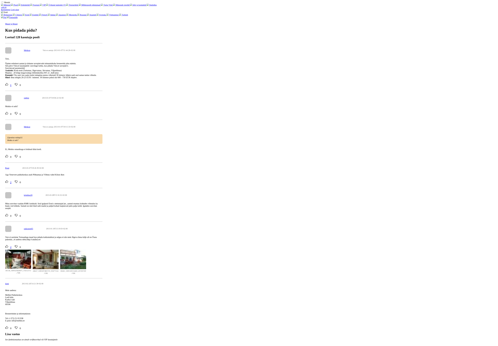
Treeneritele (73, 5)
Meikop (27, 50)
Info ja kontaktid (139, 5)
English (35, 15)
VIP (44, 5)
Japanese (62, 15)
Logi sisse (15, 10)
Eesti (27, 15)
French (44, 15)
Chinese (19, 15)
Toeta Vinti (108, 5)
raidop (26, 98)
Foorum (36, 5)
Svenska (103, 15)
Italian (53, 15)
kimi (7, 284)
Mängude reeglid (122, 5)
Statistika (153, 5)
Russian (83, 15)
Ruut (7, 168)
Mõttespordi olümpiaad (91, 5)
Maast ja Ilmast (11, 24)
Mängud (7, 5)
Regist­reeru (5, 10)
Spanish (93, 15)
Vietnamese (114, 15)
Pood (15, 5)
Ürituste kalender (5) (57, 5)
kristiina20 (28, 195)
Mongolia (72, 15)
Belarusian (8, 15)
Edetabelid (25, 5)
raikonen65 (28, 229)
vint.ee (3, 7)
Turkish (124, 15)
